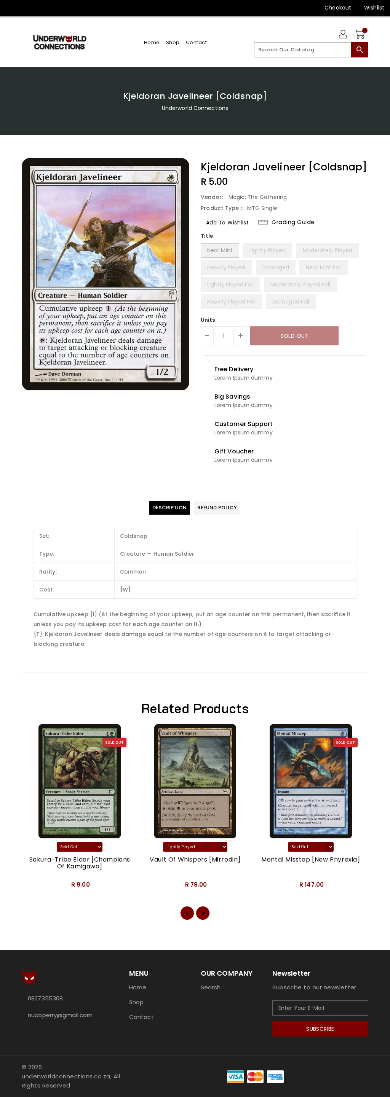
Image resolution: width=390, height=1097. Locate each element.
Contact (141, 1017)
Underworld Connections (195, 108)
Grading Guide (293, 222)
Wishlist (374, 7)
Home (137, 987)
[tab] (169, 508)
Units (208, 320)
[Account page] (343, 34)
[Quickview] (36, 887)
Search (211, 987)
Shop (136, 1002)
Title (207, 236)
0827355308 (45, 998)
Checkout (337, 7)
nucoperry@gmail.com (60, 1015)
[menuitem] (152, 42)
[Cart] (360, 34)
